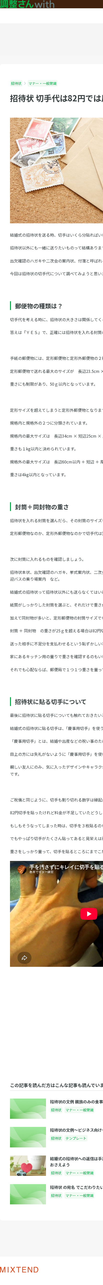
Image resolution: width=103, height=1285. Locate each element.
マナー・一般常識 (42, 83)
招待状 (16, 83)
